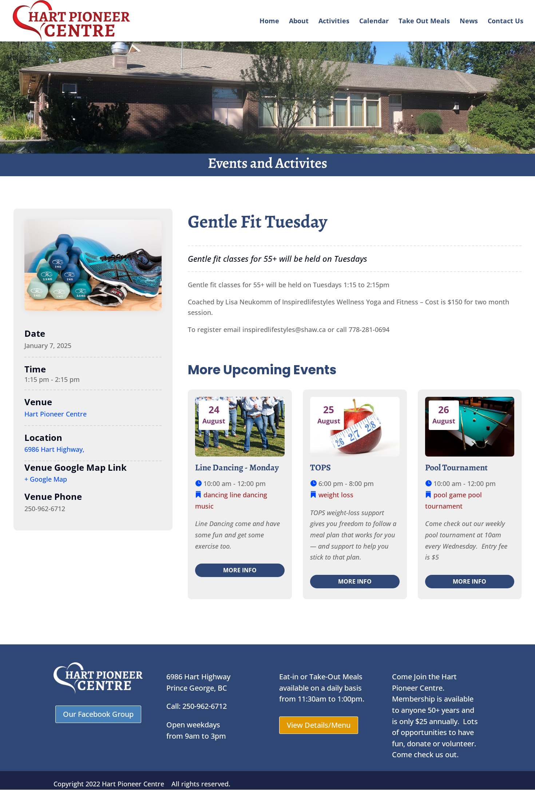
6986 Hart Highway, (54, 449)
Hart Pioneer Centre (55, 414)
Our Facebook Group (98, 714)
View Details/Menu (318, 725)
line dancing (248, 494)
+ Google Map (45, 479)
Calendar (374, 21)
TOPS (320, 467)
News (469, 21)
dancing (215, 494)
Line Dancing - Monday (237, 467)
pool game (449, 494)
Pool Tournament (456, 467)
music (204, 506)
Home (269, 21)
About (299, 21)
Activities (333, 21)
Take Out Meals (424, 21)
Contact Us (505, 21)
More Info (240, 570)
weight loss (335, 494)
